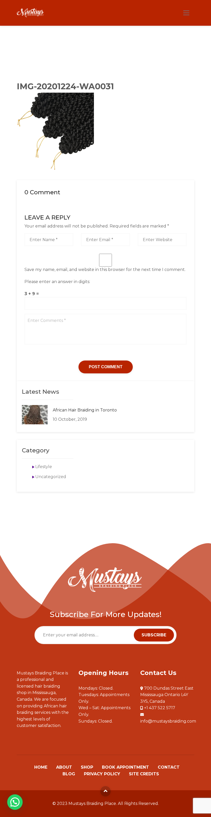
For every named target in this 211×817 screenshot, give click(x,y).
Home (40, 767)
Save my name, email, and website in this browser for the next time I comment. (105, 269)
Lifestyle (43, 466)
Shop (87, 767)
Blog (69, 774)
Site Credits (144, 774)
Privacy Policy (102, 774)
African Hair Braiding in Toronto (85, 410)
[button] (15, 802)
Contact (169, 767)
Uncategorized (50, 476)
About (64, 767)
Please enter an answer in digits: (57, 281)
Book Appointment (125, 767)
